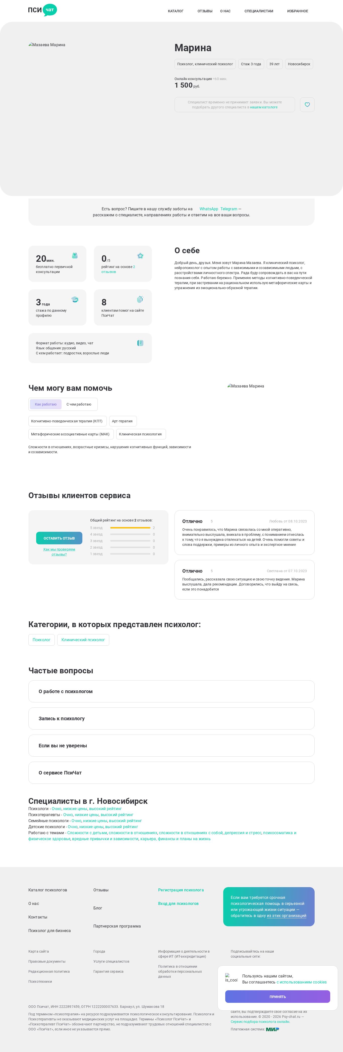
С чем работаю (79, 404)
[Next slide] (146, 109)
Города (99, 951)
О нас (225, 11)
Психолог (41, 639)
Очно (57, 808)
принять (278, 997)
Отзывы (205, 11)
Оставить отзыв (59, 538)
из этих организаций (286, 915)
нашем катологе (263, 107)
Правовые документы (47, 961)
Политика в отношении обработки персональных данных (180, 971)
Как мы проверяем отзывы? (59, 551)
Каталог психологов (47, 890)
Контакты (37, 917)
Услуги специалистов (111, 961)
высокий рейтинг (105, 808)
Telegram (228, 209)
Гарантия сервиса (108, 971)
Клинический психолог (83, 639)
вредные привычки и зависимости (105, 838)
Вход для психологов (178, 903)
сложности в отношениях (133, 832)
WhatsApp (209, 209)
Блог (97, 908)
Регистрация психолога (181, 890)
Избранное (297, 11)
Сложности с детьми (87, 832)
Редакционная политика (49, 971)
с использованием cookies (302, 982)
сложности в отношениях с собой (191, 832)
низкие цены (75, 808)
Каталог (176, 11)
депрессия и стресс (242, 832)
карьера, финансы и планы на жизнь (175, 838)
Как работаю (45, 404)
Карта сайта (38, 951)
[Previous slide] (36, 109)
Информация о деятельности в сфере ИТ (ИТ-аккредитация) (184, 953)
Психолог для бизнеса (49, 930)
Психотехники (40, 981)
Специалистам (259, 11)
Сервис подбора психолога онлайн (260, 1022)
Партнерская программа (117, 926)
